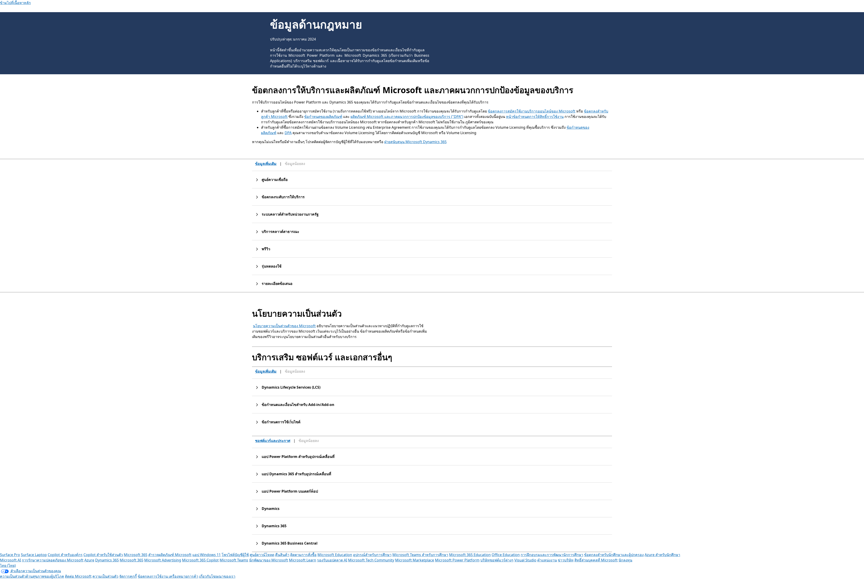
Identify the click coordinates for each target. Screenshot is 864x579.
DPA (288, 132)
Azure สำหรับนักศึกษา (662, 554)
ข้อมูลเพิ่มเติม (266, 163)
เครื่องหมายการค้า (183, 576)
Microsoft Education (334, 554)
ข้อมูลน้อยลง (295, 163)
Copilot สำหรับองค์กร (65, 554)
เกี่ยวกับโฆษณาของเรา (217, 576)
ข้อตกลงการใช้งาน (153, 576)
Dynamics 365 (107, 560)
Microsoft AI (10, 560)
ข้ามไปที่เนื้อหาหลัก (15, 2)
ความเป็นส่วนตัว (105, 576)
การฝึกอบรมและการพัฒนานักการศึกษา (552, 554)
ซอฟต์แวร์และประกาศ (272, 440)
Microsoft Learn (302, 560)
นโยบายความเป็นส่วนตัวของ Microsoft (284, 325)
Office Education (506, 554)
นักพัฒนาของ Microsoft (268, 560)
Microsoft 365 (135, 554)
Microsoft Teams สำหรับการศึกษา (420, 554)
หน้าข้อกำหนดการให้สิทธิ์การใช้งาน (535, 116)
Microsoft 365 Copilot (200, 560)
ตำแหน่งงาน (547, 560)
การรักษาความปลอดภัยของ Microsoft (52, 560)
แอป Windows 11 (206, 554)
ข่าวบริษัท (566, 560)
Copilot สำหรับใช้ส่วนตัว (103, 554)
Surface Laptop (34, 554)
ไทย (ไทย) (8, 565)
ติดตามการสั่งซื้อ (303, 554)
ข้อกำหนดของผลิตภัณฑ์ (323, 116)
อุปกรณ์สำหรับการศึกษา (372, 554)
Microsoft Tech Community (371, 560)
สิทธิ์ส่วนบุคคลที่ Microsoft (596, 560)
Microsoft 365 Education (470, 554)
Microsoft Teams (234, 560)
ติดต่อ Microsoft (78, 576)
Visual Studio (525, 560)
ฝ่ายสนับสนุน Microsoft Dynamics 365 (415, 141)
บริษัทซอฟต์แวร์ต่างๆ (496, 560)
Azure (89, 560)
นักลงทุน (625, 560)
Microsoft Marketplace (414, 560)
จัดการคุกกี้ (128, 576)
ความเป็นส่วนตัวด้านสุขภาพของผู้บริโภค (32, 576)
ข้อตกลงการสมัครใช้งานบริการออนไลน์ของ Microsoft (531, 111)
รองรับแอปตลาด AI (332, 560)
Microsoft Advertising (162, 560)
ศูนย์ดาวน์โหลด (262, 554)
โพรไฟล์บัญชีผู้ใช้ (235, 554)
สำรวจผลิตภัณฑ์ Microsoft (169, 554)
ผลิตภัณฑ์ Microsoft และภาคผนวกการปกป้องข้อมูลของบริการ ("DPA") (407, 116)
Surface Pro (10, 554)
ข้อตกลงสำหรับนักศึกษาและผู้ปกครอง (614, 554)
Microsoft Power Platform (457, 560)
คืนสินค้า (282, 554)
